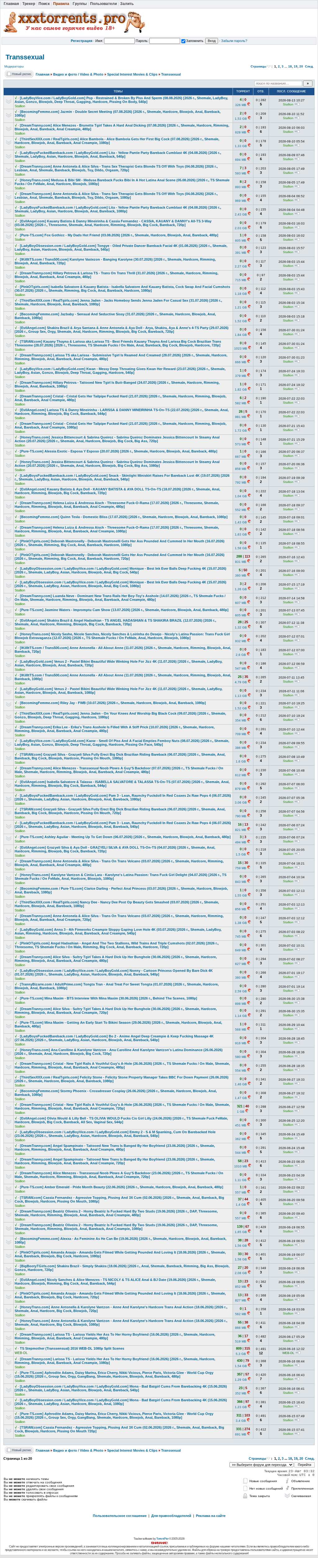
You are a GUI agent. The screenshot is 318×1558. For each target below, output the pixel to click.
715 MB (240, 280)
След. (309, 66)
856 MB (240, 909)
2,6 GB (241, 654)
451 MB (240, 1125)
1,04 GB (241, 496)
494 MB (240, 842)
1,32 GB (241, 627)
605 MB (240, 240)
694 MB (240, 159)
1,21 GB (241, 307)
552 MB (240, 510)
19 (296, 66)
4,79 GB (241, 682)
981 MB (240, 417)
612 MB (240, 775)
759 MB (240, 868)
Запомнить (194, 41)
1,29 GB (241, 1379)
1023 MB (240, 348)
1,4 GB (241, 1204)
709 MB (240, 734)
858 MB (240, 469)
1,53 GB (241, 118)
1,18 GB (241, 293)
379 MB (240, 376)
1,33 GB (241, 146)
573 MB (240, 444)
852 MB (240, 1286)
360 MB (240, 575)
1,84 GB (241, 334)
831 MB (240, 561)
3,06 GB (241, 802)
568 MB (240, 1029)
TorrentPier (162, 1538)
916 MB (240, 1043)
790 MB (240, 816)
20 (301, 66)
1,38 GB (241, 923)
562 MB (240, 1314)
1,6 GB (241, 761)
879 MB (240, 789)
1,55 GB (241, 895)
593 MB (240, 173)
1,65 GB (241, 1232)
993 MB (240, 187)
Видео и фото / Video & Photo (78, 74)
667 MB (240, 456)
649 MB (240, 950)
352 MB (240, 1393)
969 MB (240, 200)
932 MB (240, 641)
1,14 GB (241, 1016)
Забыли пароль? (234, 41)
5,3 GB (241, 1354)
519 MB (240, 1341)
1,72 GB (241, 430)
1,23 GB (241, 1407)
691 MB (240, 1434)
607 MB (240, 603)
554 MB (240, 1070)
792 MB (240, 482)
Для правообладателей (171, 1516)
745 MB (240, 936)
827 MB (240, 1300)
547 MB (240, 668)
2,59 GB (241, 991)
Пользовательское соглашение (120, 1516)
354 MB (240, 720)
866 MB (240, 1327)
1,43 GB (241, 522)
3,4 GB (241, 1420)
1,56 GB (241, 1245)
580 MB (240, 1057)
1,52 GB (241, 321)
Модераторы (14, 66)
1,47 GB (241, 1098)
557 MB (240, 1192)
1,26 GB (241, 589)
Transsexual (25, 57)
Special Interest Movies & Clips (132, 74)
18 (290, 66)
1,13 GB (241, 696)
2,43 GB (241, 214)
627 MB (240, 964)
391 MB (240, 252)
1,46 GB (241, 1084)
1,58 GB (241, 548)
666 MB (240, 362)
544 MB (240, 1152)
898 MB (240, 1003)
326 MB (240, 105)
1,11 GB (241, 1180)
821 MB (240, 830)
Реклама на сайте (210, 1516)
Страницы (258, 66)
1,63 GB (241, 534)
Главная (42, 74)
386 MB (240, 747)
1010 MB (240, 1166)
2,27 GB (241, 266)
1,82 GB (241, 389)
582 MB (240, 403)
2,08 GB (241, 1273)
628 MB (240, 132)
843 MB (240, 881)
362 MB (240, 1139)
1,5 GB (241, 854)
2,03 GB (241, 228)
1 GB (240, 1111)
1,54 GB (241, 1366)
